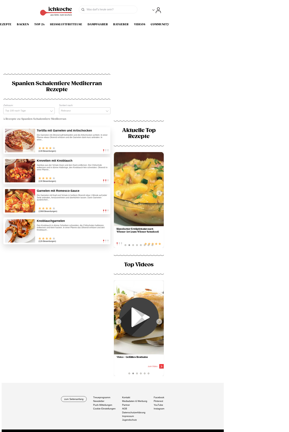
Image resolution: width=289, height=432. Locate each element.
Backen (23, 24)
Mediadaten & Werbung (134, 401)
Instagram (159, 408)
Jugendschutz (129, 420)
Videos (139, 24)
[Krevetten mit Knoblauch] (20, 170)
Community (160, 24)
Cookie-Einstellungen (104, 409)
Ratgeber (121, 24)
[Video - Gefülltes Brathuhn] (139, 317)
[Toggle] (156, 10)
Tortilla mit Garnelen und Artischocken (64, 130)
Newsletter (98, 401)
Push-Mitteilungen (102, 405)
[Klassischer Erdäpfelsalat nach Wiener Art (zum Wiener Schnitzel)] (139, 189)
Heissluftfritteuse (66, 24)
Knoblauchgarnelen (51, 221)
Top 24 (39, 24)
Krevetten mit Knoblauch (54, 160)
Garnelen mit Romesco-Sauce (58, 190)
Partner (126, 405)
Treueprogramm (101, 397)
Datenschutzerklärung (133, 412)
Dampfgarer (98, 24)
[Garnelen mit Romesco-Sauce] (20, 200)
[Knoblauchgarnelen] (20, 231)
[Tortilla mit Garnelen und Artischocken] (20, 140)
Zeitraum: (8, 105)
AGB (124, 408)
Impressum (128, 416)
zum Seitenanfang (73, 399)
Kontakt (126, 397)
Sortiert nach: (66, 105)
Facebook (159, 397)
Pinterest (158, 401)
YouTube (158, 405)
